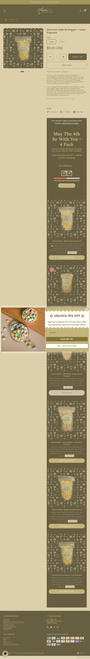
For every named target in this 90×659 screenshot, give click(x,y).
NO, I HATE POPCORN (67, 346)
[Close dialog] (86, 309)
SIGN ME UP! (67, 339)
